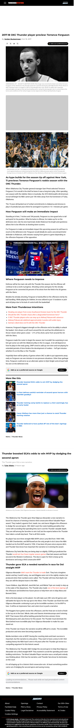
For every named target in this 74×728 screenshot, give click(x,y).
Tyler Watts (9, 466)
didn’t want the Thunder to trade (33, 572)
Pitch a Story (26, 707)
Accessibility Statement (46, 710)
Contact (40, 703)
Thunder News (17, 437)
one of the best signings (57, 588)
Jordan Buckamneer (12, 39)
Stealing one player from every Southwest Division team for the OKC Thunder (37, 312)
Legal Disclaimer (27, 710)
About (7, 703)
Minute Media (14, 719)
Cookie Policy (10, 710)
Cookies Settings (11, 714)
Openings (24, 703)
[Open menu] (5, 3)
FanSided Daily (10, 707)
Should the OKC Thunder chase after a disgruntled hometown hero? (34, 315)
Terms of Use (63, 707)
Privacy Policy (42, 707)
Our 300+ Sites (63, 703)
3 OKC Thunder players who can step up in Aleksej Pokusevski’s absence (35, 317)
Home (8, 437)
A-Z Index (61, 710)
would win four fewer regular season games (29, 554)
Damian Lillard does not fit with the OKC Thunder (26, 323)
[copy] (17, 43)
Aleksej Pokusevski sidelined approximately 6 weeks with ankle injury (34, 320)
